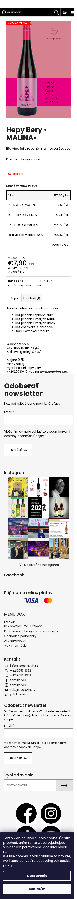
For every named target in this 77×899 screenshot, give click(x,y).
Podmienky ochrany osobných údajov (31, 631)
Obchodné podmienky (20, 636)
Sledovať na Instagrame (41, 565)
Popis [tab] (14, 298)
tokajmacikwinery (22, 690)
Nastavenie (37, 875)
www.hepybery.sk (54, 372)
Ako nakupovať (15, 641)
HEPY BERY (45, 281)
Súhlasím (37, 888)
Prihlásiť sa (18, 450)
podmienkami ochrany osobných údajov (37, 433)
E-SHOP (9, 622)
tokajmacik (18, 680)
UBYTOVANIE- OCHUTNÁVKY (23, 626)
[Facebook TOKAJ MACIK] (26, 813)
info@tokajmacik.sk (24, 666)
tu (4, 851)
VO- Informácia (15, 646)
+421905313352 (20, 671)
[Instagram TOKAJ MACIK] (51, 813)
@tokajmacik (19, 694)
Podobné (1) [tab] (31, 298)
